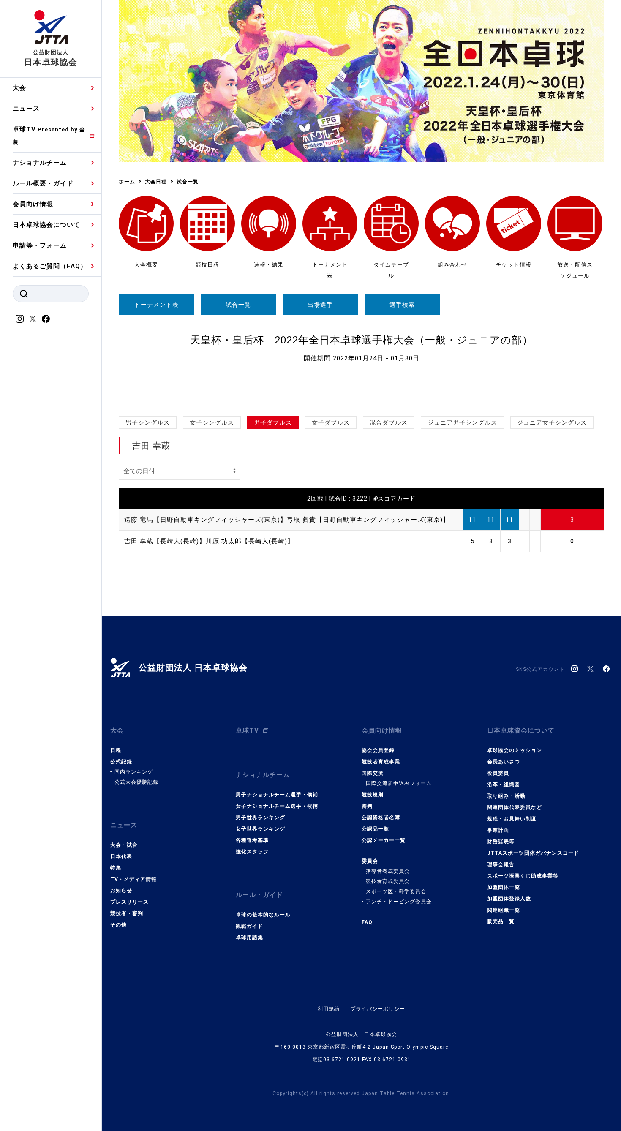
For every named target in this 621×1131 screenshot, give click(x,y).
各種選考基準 (252, 840)
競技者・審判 (126, 913)
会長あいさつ (503, 762)
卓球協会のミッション (514, 750)
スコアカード (397, 498)
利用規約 (329, 1009)
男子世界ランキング (260, 817)
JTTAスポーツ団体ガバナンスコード (533, 853)
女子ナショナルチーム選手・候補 (277, 806)
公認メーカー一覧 (384, 840)
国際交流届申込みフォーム (399, 783)
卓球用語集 (249, 937)
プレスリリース (129, 902)
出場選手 (320, 304)
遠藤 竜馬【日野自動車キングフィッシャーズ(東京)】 (205, 519)
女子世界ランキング (260, 829)
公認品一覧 (375, 829)
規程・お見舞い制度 (512, 819)
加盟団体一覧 (503, 887)
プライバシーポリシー (377, 1009)
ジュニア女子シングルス (552, 422)
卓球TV (49, 135)
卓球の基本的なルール (263, 915)
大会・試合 (124, 845)
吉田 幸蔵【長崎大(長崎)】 (165, 541)
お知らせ (121, 891)
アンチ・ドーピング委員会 (399, 902)
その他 (118, 925)
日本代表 (121, 856)
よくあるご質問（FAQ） (50, 266)
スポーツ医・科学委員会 (396, 891)
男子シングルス (147, 422)
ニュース (26, 108)
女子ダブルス (331, 422)
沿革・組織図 (503, 785)
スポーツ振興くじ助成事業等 (522, 876)
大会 (19, 88)
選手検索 (402, 304)
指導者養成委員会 (388, 871)
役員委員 (498, 773)
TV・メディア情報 (133, 879)
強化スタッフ (252, 852)
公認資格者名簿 (381, 817)
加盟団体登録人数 (509, 899)
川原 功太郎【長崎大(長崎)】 (250, 541)
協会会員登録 (378, 750)
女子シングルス (212, 422)
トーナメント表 (156, 304)
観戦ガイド (249, 926)
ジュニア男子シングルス (462, 422)
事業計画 (498, 830)
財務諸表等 (501, 842)
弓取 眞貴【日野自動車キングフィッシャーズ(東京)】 (368, 519)
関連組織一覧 (503, 910)
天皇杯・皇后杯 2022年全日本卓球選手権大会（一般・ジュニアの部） (361, 340)
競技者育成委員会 (388, 881)
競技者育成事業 (381, 762)
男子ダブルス (273, 422)
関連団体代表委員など (514, 807)
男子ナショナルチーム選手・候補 (277, 795)
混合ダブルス (389, 422)
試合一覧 (238, 304)
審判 (367, 806)
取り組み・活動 (506, 796)
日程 (115, 750)
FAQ (367, 922)
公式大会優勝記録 (136, 782)
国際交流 (373, 773)
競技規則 (373, 795)
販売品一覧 (501, 921)
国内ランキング (133, 772)
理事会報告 (501, 864)
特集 (115, 868)
